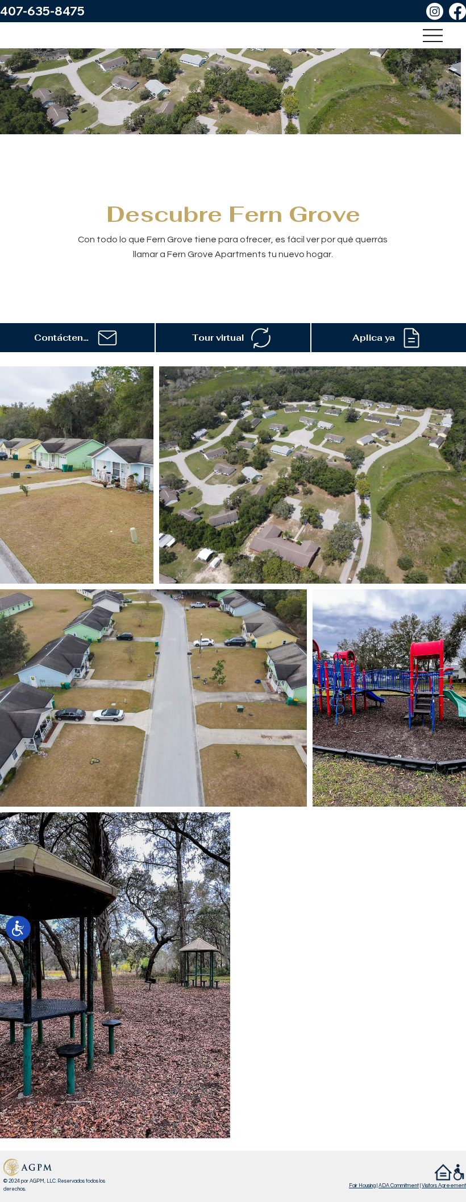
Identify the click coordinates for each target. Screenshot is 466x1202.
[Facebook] (457, 11)
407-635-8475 (42, 10)
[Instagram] (434, 11)
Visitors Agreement (444, 1185)
